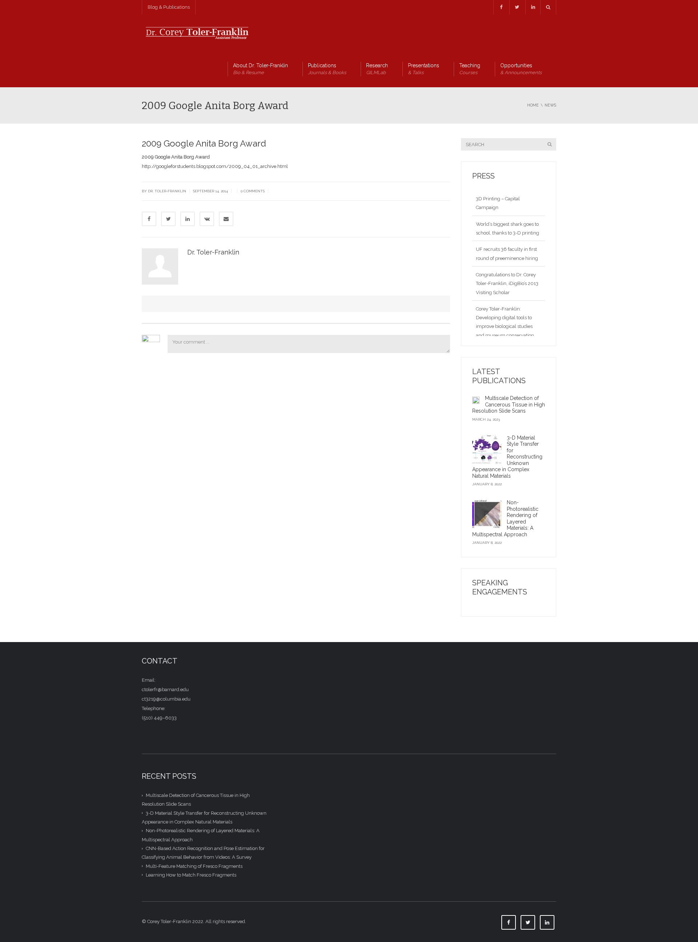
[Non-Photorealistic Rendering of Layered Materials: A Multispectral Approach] (486, 514)
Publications (327, 69)
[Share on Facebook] (149, 219)
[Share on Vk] (207, 219)
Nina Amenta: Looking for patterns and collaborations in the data (508, 335)
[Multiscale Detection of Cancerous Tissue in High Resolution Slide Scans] (476, 400)
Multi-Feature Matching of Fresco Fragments (194, 866)
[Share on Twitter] (168, 219)
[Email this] (226, 219)
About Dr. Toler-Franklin (260, 69)
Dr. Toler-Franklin (213, 252)
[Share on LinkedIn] (187, 219)
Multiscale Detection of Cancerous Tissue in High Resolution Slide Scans (508, 404)
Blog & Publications (169, 7)
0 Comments (253, 191)
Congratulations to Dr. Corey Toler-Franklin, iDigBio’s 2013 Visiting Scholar (507, 258)
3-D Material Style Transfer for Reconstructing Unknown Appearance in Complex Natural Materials (507, 457)
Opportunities (521, 69)
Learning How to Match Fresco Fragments (191, 875)
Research (377, 69)
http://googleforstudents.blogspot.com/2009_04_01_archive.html (215, 166)
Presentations (423, 69)
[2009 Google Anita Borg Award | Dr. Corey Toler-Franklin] (196, 32)
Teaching (469, 69)
